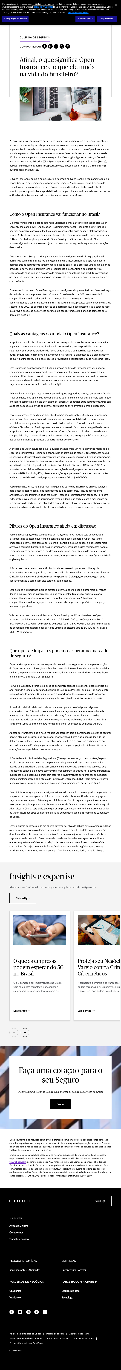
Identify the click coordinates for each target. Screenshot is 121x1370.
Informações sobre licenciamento (25, 1338)
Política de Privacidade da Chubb (25, 1334)
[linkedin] (50, 46)
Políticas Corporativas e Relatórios (26, 1343)
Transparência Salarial (83, 1338)
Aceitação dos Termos (79, 1334)
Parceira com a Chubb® (79, 1282)
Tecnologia (67, 1297)
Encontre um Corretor (74, 1270)
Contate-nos (16, 1232)
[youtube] (20, 1312)
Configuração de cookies (15, 19)
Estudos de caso (71, 1291)
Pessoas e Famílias (23, 1261)
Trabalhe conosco (19, 1239)
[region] (60, 12)
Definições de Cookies (78, 13)
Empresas (69, 1261)
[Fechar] (115, 5)
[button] (13, 1032)
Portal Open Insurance (57, 1338)
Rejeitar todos (107, 19)
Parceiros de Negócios (26, 1282)
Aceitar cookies (85, 19)
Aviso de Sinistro (18, 1226)
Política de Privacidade (43, 7)
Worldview (15, 1297)
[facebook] (44, 46)
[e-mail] (56, 46)
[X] (62, 46)
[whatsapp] (67, 46)
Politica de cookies (55, 1334)
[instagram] (28, 1312)
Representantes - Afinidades (24, 1270)
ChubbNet (15, 1291)
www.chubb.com (17, 1162)
